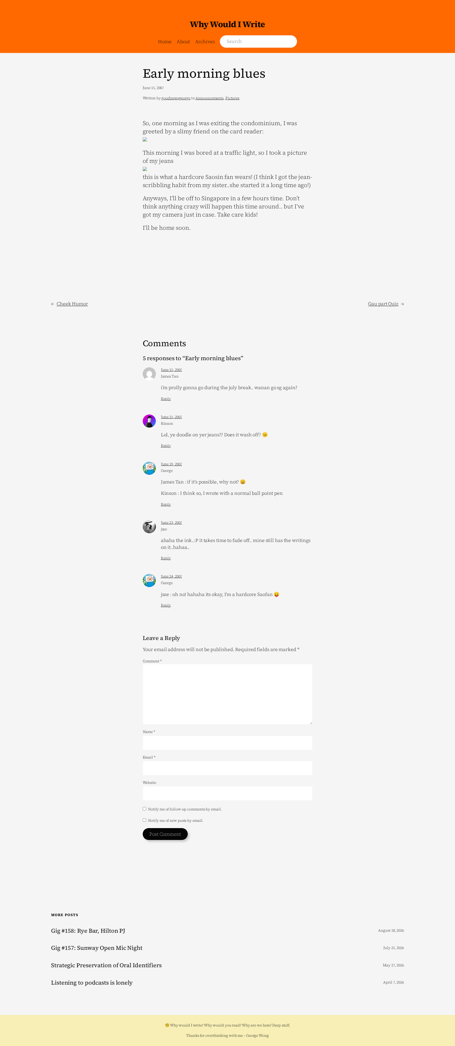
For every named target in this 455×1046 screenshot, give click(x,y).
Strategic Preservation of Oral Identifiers (106, 965)
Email (149, 757)
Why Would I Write (227, 24)
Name (149, 731)
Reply (166, 398)
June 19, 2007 (171, 464)
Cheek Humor (72, 303)
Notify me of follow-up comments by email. (185, 809)
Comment (152, 661)
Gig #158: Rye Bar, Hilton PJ (88, 930)
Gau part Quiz (383, 303)
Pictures (232, 98)
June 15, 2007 (171, 369)
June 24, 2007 (171, 576)
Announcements (209, 98)
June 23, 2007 (171, 522)
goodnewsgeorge (175, 98)
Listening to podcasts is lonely (92, 982)
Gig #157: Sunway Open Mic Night (96, 948)
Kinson (167, 423)
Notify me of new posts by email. (176, 820)
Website (149, 782)
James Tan (170, 376)
